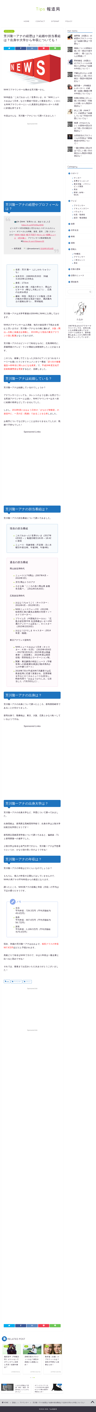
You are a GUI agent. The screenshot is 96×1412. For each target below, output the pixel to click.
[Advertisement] (32, 143)
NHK (7, 981)
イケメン (28, 981)
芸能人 (74, 249)
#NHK (17, 235)
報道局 (48, 8)
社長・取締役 (79, 215)
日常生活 (74, 230)
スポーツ (74, 173)
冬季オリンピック (81, 181)
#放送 (22, 235)
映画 (73, 236)
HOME (26, 21)
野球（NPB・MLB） (79, 194)
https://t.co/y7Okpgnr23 (34, 241)
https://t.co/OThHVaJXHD (33, 225)
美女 (76, 189)
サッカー (77, 178)
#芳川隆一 (22, 238)
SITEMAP (55, 21)
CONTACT (40, 21)
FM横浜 (77, 254)
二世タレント (79, 260)
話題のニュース (77, 275)
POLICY (69, 21)
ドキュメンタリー (81, 208)
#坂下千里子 (31, 235)
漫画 (73, 243)
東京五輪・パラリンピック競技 (82, 185)
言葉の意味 (75, 269)
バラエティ (78, 212)
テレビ (74, 201)
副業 (73, 224)
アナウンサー (9, 31)
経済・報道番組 (80, 218)
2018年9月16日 (47, 249)
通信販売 (74, 282)
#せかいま (41, 235)
